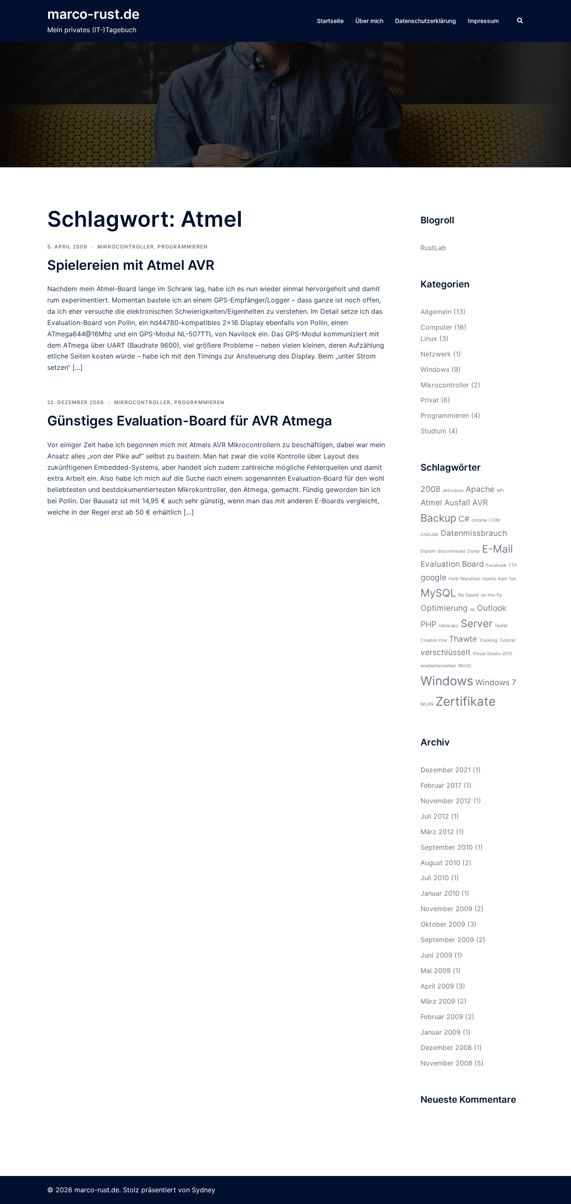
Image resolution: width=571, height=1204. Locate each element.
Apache (480, 489)
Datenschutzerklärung (425, 20)
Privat (430, 400)
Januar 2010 (440, 893)
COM (494, 520)
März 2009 (438, 1001)
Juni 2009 (436, 955)
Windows (435, 369)
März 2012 (437, 831)
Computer (436, 327)
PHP (428, 624)
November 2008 (446, 1063)
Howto (489, 579)
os (472, 609)
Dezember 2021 (446, 770)
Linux (429, 338)
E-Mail (497, 549)
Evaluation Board (452, 564)
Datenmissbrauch (474, 533)
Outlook (491, 608)
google (433, 577)
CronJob (429, 534)
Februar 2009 (442, 1016)
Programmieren (183, 246)
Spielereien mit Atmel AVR (130, 265)
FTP (513, 565)
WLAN (427, 704)
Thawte (463, 639)
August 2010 (440, 862)
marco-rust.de (93, 14)
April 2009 (437, 986)
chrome (479, 520)
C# (464, 519)
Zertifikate (466, 701)
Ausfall (457, 502)
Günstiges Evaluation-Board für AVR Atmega (189, 420)
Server (476, 623)
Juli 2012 (435, 816)
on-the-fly (491, 595)
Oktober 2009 (443, 924)
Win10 (464, 666)
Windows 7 (495, 682)
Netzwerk (436, 354)
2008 (431, 489)
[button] (520, 21)
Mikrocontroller (125, 246)
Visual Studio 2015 (492, 653)
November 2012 (446, 801)
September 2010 (447, 847)
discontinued (451, 551)
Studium (433, 431)
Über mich (369, 20)
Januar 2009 (441, 1032)
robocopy (448, 625)
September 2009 (447, 939)
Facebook (496, 565)
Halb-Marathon (464, 579)
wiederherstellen (438, 666)
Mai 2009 (436, 970)
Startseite (330, 20)
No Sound (468, 595)
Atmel (431, 502)
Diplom (428, 551)
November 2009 (446, 908)
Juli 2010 (435, 878)
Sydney (203, 1190)
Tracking (488, 640)
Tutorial (507, 640)
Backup (438, 518)
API (500, 490)
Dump (473, 551)
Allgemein (436, 311)
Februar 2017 (441, 785)
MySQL (438, 593)
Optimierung (444, 608)
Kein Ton (507, 579)
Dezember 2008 (446, 1047)
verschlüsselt (446, 652)
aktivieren (453, 490)
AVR (480, 502)
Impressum (483, 20)
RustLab (433, 247)
